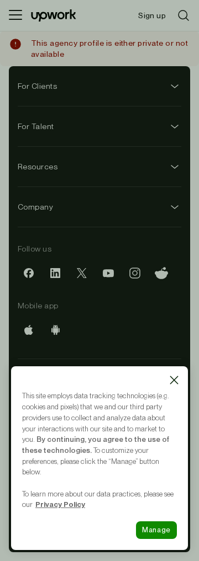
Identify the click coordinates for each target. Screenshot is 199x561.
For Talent (36, 126)
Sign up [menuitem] (152, 15)
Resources (37, 166)
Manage (156, 530)
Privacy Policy (60, 504)
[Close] (174, 380)
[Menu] (15, 15)
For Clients (37, 86)
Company (35, 206)
